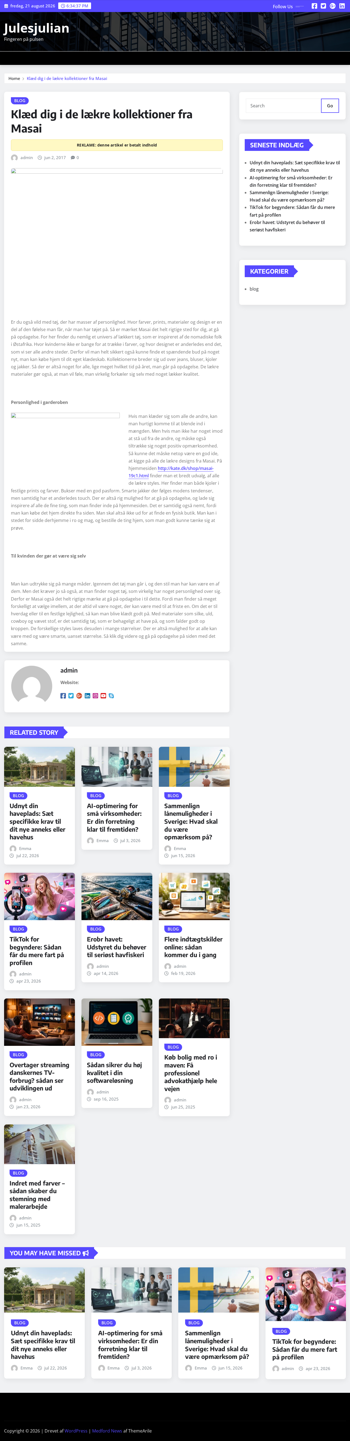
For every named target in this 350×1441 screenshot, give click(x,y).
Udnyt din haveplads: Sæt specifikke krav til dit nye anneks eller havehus (37, 821)
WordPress (76, 1431)
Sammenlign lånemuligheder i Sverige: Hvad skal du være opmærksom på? (191, 821)
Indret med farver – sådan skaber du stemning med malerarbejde (37, 1194)
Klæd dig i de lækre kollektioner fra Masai (67, 78)
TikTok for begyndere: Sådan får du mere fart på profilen (37, 950)
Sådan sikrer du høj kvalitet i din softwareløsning (114, 1072)
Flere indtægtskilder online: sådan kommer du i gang (193, 946)
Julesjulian (36, 27)
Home (14, 78)
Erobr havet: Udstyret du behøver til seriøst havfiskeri (116, 946)
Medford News (107, 1431)
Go (330, 106)
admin (27, 157)
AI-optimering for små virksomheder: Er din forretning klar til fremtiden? (114, 817)
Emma (25, 848)
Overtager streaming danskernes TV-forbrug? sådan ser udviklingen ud (39, 1076)
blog (254, 289)
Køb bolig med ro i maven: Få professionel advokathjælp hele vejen (190, 1072)
